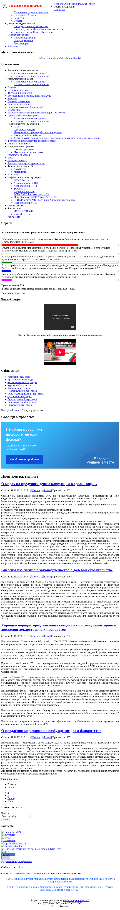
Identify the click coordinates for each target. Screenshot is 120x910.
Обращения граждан (18, 34)
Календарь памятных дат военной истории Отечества (36, 112)
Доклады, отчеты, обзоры (27, 135)
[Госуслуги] (8, 834)
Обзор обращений (23, 40)
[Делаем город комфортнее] (16, 861)
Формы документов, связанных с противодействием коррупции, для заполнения (57, 138)
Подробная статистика (13, 293)
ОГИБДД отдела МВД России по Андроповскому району (44, 200)
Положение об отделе (25, 15)
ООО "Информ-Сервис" (76, 900)
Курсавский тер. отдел (19, 385)
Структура (59, 9)
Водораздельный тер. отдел (22, 399)
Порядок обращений (25, 37)
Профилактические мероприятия (31, 76)
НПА (16, 126)
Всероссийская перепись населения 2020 (29, 95)
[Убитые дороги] (12, 846)
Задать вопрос (21, 43)
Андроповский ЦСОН (26, 183)
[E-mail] (46, 490)
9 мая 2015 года (22, 214)
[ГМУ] (5, 851)
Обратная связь (16, 205)
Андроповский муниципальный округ (74, 4)
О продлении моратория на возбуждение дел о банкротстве (51, 731)
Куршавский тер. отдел (20, 388)
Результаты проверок (19, 155)
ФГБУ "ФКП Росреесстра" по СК (31, 194)
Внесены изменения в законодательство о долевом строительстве (57, 570)
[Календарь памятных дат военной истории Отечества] (31, 849)
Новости (12, 98)
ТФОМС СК (20, 188)
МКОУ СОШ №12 (23, 211)
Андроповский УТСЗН (26, 186)
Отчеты (18, 20)
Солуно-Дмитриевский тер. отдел (26, 393)
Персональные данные (20, 104)
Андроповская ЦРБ (24, 191)
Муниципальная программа (28, 152)
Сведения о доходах (24, 129)
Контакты (13, 46)
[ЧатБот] (6, 837)
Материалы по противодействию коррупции (38, 132)
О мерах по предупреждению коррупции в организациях (49, 484)
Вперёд (11, 798)
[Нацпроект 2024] (11, 832)
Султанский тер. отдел (20, 396)
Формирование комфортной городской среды (32, 140)
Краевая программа (24, 149)
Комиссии (19, 18)
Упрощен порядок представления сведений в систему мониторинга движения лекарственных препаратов (58, 627)
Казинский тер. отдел (19, 376)
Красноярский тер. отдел (21, 379)
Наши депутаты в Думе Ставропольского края (38, 29)
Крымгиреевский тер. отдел (22, 382)
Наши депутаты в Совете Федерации (33, 32)
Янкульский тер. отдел (20, 405)
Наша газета (14, 174)
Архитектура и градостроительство (26, 163)
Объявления (14, 109)
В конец (12, 801)
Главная (12, 87)
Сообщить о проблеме (24, 459)
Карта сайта (14, 216)
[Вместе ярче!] (13, 843)
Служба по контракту (19, 90)
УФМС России (22, 180)
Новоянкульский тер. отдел (22, 391)
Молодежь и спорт (17, 160)
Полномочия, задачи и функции (31, 12)
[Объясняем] (8, 840)
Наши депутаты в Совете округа (31, 26)
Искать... (6, 813)
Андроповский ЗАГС (25, 202)
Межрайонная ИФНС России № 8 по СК (35, 197)
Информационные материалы (30, 73)
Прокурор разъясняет (19, 101)
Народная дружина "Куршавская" (25, 107)
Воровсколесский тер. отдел (23, 402)
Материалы (20, 171)
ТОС (10, 157)
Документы (20, 169)
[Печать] (35, 490)
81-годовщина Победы (20, 93)
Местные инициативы (19, 143)
